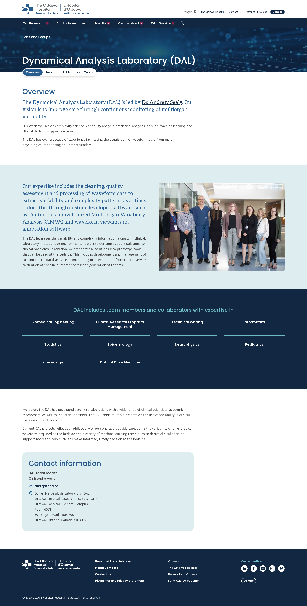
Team (88, 72)
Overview (33, 72)
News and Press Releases (113, 561)
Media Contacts (106, 568)
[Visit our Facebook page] (254, 568)
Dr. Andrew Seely (162, 102)
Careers (173, 561)
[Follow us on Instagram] (272, 568)
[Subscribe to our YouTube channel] (263, 568)
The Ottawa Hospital (213, 12)
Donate (277, 12)
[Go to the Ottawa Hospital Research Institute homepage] (55, 9)
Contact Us (235, 12)
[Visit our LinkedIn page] (244, 568)
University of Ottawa (182, 574)
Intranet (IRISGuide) (257, 12)
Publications (72, 72)
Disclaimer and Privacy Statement (119, 581)
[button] (35, 23)
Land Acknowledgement (185, 581)
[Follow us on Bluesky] (281, 568)
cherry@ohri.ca (46, 486)
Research (52, 72)
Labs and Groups (36, 37)
